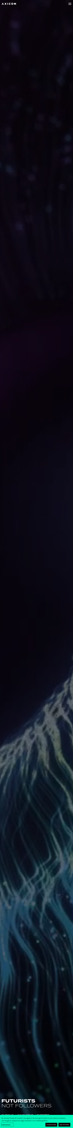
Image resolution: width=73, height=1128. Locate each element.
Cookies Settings (6, 1124)
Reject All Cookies (64, 1124)
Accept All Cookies (51, 1124)
